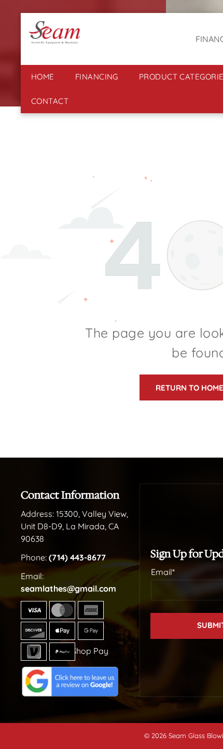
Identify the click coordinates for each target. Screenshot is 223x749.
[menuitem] (43, 77)
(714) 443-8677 (77, 557)
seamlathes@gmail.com (68, 588)
